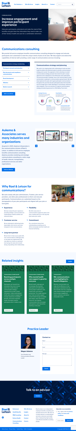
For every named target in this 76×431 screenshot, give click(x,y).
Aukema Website (8, 169)
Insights (70, 261)
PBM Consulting (17, 415)
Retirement (16, 409)
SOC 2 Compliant (28, 429)
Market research (7, 87)
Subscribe (69, 420)
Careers (26, 421)
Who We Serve (28, 409)
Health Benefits (17, 412)
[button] (54, 102)
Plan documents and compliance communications (12, 73)
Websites (5, 82)
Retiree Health (16, 418)
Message (44, 353)
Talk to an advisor (8, 93)
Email (43, 347)
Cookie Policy (20, 429)
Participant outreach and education (12, 68)
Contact (38, 396)
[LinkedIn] (3, 418)
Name (44, 340)
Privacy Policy (12, 429)
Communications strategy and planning (13, 64)
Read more (8, 310)
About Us (26, 415)
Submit (46, 368)
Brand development (8, 78)
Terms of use (5, 429)
